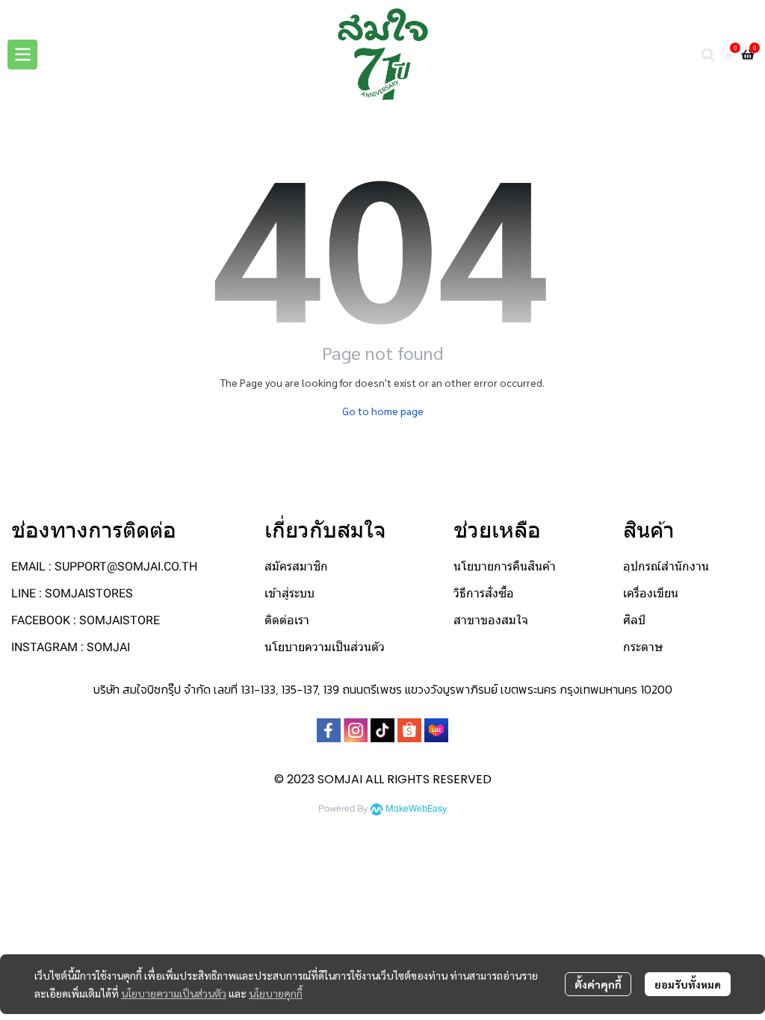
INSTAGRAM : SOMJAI (70, 647)
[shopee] (409, 730)
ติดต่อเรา (286, 620)
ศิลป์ (634, 620)
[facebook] (329, 730)
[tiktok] (382, 730)
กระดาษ (643, 647)
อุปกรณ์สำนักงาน (666, 566)
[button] (708, 54)
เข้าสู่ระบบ (289, 593)
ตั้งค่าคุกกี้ (598, 984)
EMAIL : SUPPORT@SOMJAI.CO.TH (104, 566)
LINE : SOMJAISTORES (72, 593)
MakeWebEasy (416, 809)
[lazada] (436, 730)
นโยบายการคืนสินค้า (504, 566)
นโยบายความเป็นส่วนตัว (173, 993)
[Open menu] (22, 54)
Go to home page (383, 410)
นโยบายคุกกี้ (276, 993)
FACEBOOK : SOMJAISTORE (85, 620)
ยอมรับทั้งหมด (687, 984)
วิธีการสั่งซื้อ (483, 593)
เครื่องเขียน (650, 593)
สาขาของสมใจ (490, 620)
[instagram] (356, 730)
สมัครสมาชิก (296, 566)
